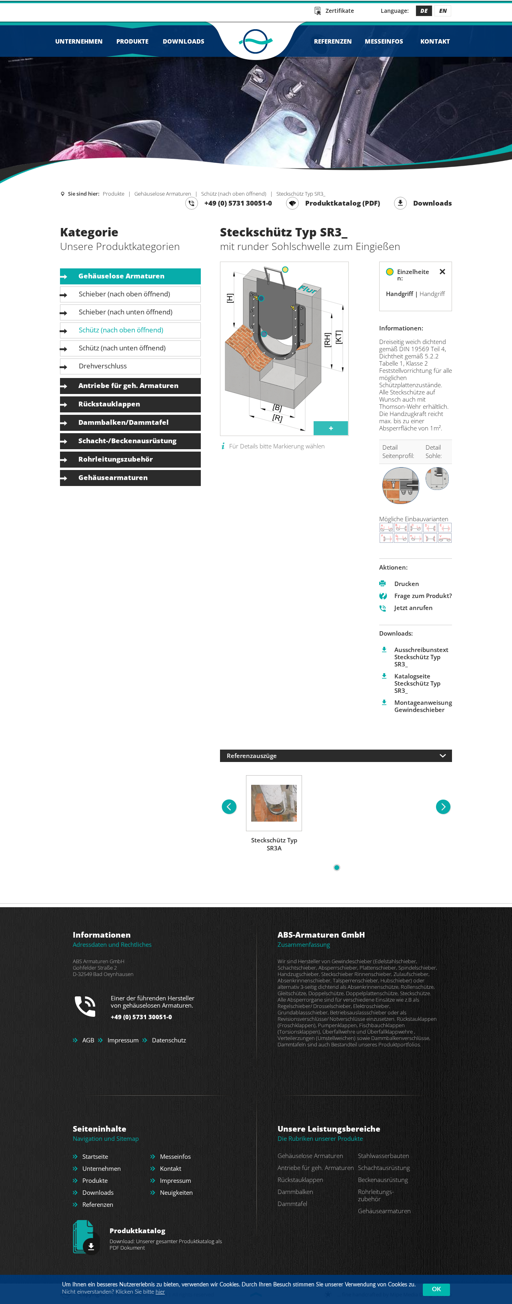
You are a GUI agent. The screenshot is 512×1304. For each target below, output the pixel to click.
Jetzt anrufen (413, 607)
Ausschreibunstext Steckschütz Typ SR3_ (421, 657)
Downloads (183, 41)
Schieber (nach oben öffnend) (124, 293)
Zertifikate (340, 10)
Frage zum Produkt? (423, 595)
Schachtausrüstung (384, 1167)
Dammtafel (292, 1203)
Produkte (132, 41)
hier (160, 1292)
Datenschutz (169, 1040)
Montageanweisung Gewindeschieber (423, 706)
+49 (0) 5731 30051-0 (238, 203)
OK (436, 1289)
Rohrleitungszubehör (115, 459)
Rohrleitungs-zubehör (376, 1195)
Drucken (406, 583)
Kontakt (435, 41)
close (442, 271)
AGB (88, 1040)
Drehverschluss (103, 365)
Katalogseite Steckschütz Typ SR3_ (417, 683)
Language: (395, 10)
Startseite (95, 1156)
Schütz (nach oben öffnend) (233, 193)
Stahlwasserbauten (383, 1155)
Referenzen (333, 41)
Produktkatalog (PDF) (342, 203)
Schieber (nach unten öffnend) (125, 311)
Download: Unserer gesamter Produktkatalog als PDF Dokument (166, 1238)
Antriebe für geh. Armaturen (128, 385)
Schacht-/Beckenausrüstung (127, 440)
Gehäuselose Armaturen (162, 193)
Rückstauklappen (109, 403)
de (424, 10)
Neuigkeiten (176, 1192)
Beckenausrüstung (383, 1179)
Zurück (14, 102)
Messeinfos (384, 41)
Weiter (498, 102)
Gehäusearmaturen (113, 477)
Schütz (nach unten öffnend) (122, 347)
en (443, 10)
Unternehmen (79, 41)
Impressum (123, 1040)
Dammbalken (295, 1191)
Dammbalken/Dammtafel (123, 422)
